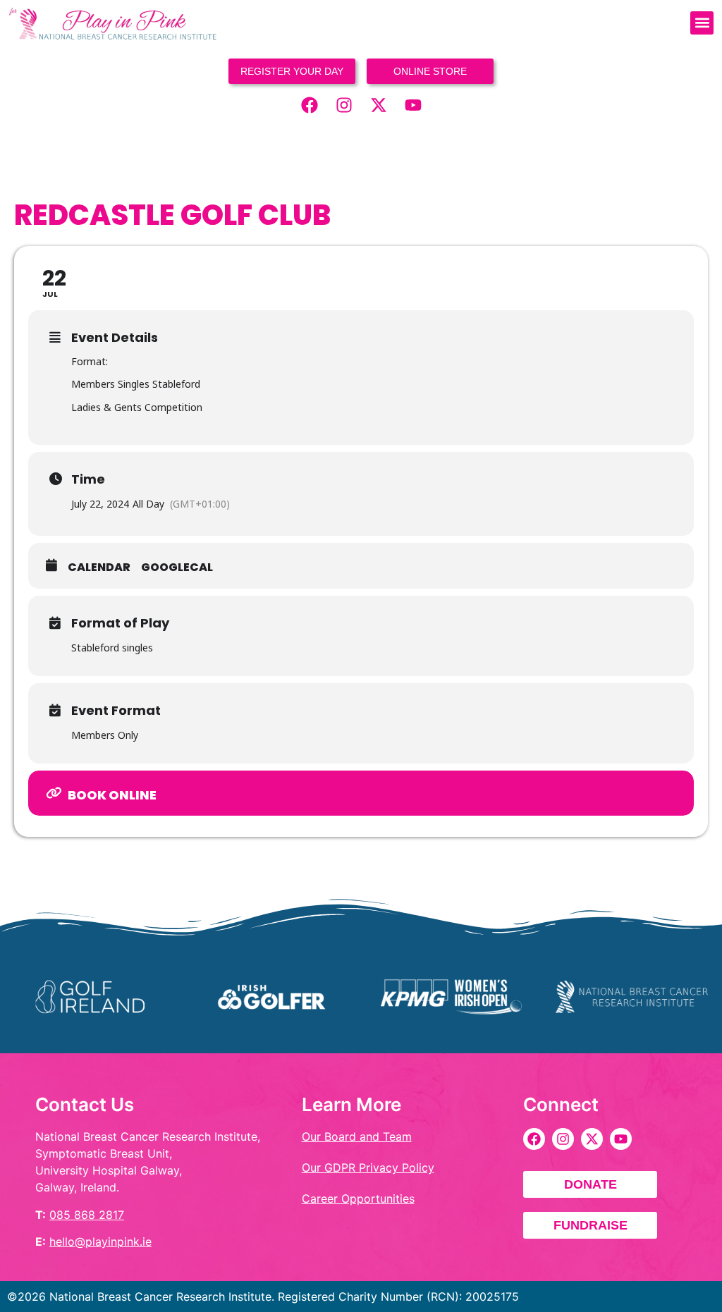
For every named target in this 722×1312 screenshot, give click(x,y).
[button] (702, 23)
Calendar (99, 567)
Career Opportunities (358, 1198)
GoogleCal (177, 567)
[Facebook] (309, 105)
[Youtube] (413, 105)
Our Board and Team (357, 1136)
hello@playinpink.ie (100, 1241)
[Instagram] (344, 105)
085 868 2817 (86, 1215)
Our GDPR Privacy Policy (368, 1167)
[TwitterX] (378, 105)
